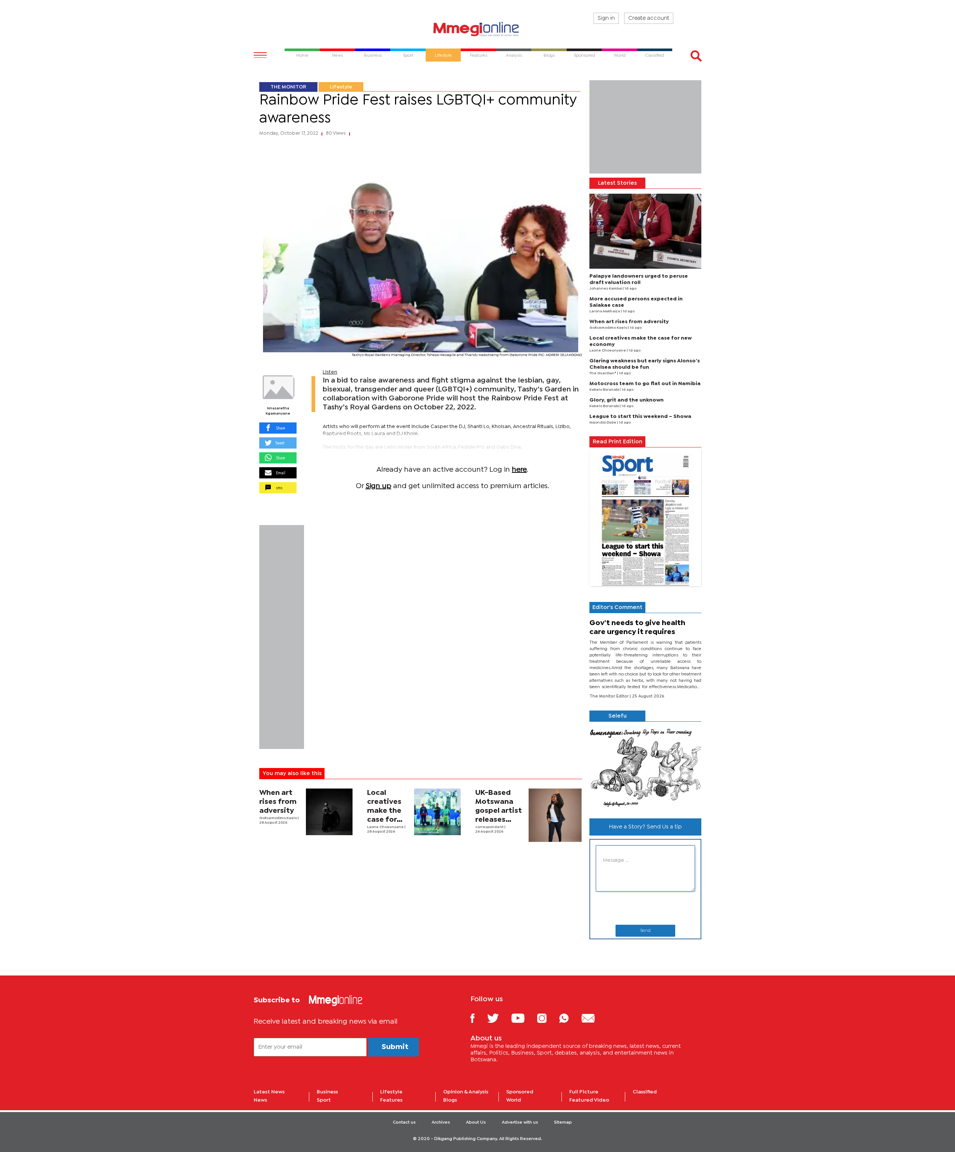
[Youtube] (523, 1017)
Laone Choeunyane (385, 827)
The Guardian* (603, 373)
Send (645, 931)
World (513, 1100)
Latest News (269, 1092)
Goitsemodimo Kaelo (278, 818)
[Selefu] (645, 767)
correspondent (489, 827)
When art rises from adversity (278, 802)
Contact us (404, 1122)
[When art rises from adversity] (329, 812)
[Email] (593, 1017)
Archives (441, 1122)
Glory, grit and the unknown (626, 400)
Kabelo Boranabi (604, 389)
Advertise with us (520, 1122)
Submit (395, 1047)
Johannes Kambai (606, 288)
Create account (648, 18)
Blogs (450, 1100)
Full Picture (583, 1092)
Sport (324, 1100)
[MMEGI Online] (477, 28)
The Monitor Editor (609, 696)
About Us (476, 1122)
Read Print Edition (617, 442)
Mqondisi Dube (603, 422)
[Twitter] (498, 1017)
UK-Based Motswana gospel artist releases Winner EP (498, 811)
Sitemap (563, 1122)
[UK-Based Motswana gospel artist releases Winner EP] (555, 815)
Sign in (606, 18)
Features (391, 1100)
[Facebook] (478, 1017)
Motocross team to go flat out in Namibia (645, 383)
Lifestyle (341, 87)
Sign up (378, 486)
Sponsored (519, 1092)
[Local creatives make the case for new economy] (437, 812)
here (519, 469)
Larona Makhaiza (605, 311)
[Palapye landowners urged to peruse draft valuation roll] (645, 231)
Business (327, 1092)
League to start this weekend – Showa (640, 416)
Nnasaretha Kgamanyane (278, 411)
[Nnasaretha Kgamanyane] (278, 387)
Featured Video (589, 1100)
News (260, 1100)
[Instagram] (547, 1017)
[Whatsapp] (569, 1017)
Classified (645, 1092)
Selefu (617, 716)
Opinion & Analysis (465, 1092)
